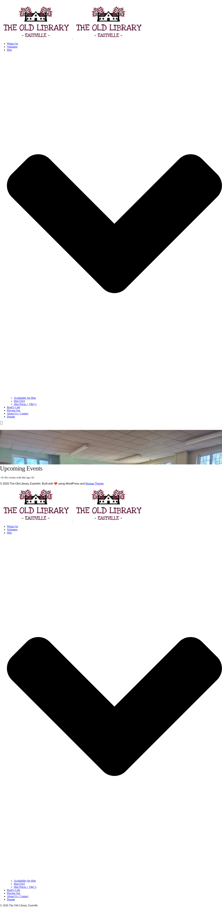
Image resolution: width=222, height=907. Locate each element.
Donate (11, 416)
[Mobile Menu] (1, 423)
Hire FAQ (19, 401)
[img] (114, 706)
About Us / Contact (17, 413)
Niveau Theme (94, 483)
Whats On (12, 43)
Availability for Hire (25, 397)
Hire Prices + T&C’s (25, 404)
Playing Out (13, 410)
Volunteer (12, 46)
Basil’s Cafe (13, 407)
